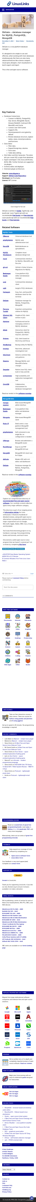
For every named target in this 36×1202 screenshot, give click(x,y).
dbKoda (6, 459)
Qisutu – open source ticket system (16, 1116)
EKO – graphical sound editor (14, 1131)
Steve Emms (20, 41)
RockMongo (7, 447)
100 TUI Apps (13, 1094)
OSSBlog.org (6, 1190)
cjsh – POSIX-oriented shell (13, 1140)
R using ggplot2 (17, 721)
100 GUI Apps (13, 1091)
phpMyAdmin (8, 240)
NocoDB (6, 246)
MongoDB (6, 549)
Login (32, 573)
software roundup (24, 393)
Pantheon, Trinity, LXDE (10, 1158)
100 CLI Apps (13, 1096)
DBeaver (6, 236)
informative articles (12, 512)
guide (24, 1077)
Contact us (5, 1179)
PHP (28, 829)
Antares (6, 338)
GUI (3, 43)
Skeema (6, 361)
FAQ (3, 1183)
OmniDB (6, 384)
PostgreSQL (20, 549)
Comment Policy (18, 578)
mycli (5, 259)
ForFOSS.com (6, 1187)
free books (16, 215)
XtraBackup (7, 345)
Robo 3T (6, 424)
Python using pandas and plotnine (20, 719)
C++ (14, 829)
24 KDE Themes (7, 1151)
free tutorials (28, 215)
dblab (5, 330)
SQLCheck (6, 355)
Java (27, 827)
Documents (30, 41)
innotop (6, 349)
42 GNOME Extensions (9, 1156)
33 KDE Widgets (7, 1154)
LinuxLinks (29, 1199)
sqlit (4, 288)
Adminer (6, 321)
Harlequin (6, 292)
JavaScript (22, 829)
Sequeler (6, 370)
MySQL (13, 549)
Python (10, 829)
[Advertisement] (18, 91)
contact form (15, 863)
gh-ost (5, 267)
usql (4, 282)
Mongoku (6, 417)
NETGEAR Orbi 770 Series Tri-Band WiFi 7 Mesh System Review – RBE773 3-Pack (18, 767)
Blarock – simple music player (23, 739)
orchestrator (7, 376)
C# (18, 829)
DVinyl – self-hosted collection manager (18, 1138)
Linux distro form (17, 858)
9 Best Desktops (7, 1149)
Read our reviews (26, 1063)
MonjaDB (6, 453)
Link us (4, 1181)
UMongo (6, 441)
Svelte (19, 211)
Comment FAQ (7, 1185)
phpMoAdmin (8, 432)
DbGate (5, 301)
